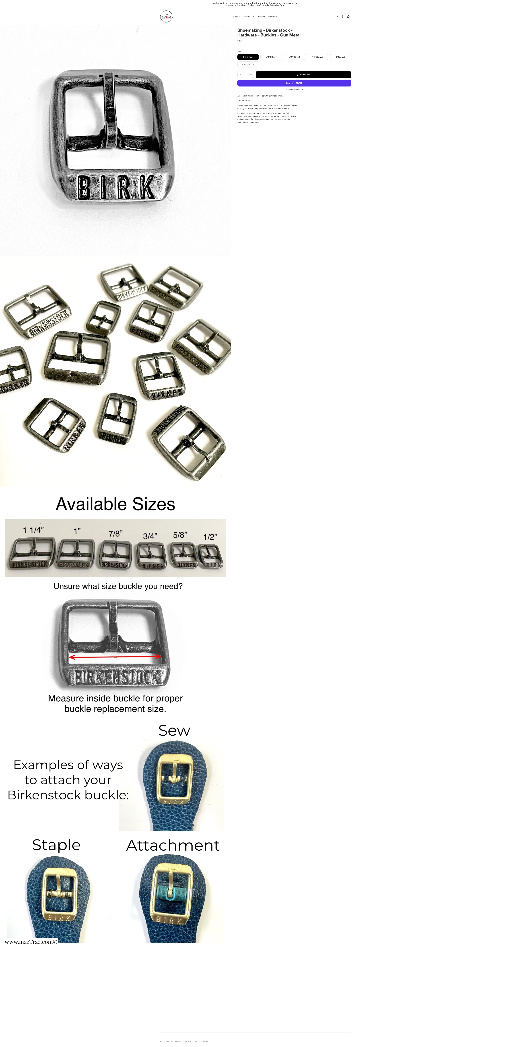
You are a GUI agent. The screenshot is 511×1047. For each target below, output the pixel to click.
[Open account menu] (342, 16)
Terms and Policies (200, 1042)
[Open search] (337, 16)
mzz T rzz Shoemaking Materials (178, 1042)
